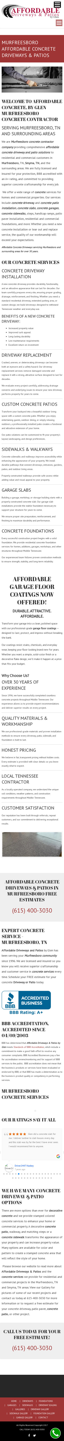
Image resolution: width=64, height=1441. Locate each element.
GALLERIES (20, 1409)
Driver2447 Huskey (24, 1165)
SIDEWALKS (27, 1405)
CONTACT (43, 1418)
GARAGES (11, 1405)
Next (56, 844)
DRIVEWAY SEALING (48, 1405)
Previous (7, 844)
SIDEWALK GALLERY (19, 1414)
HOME (14, 1401)
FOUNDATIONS (46, 1401)
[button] (57, 5)
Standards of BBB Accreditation (29, 1047)
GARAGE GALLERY (24, 1418)
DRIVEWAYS (27, 1401)
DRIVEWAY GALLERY (40, 1409)
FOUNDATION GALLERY (44, 1414)
